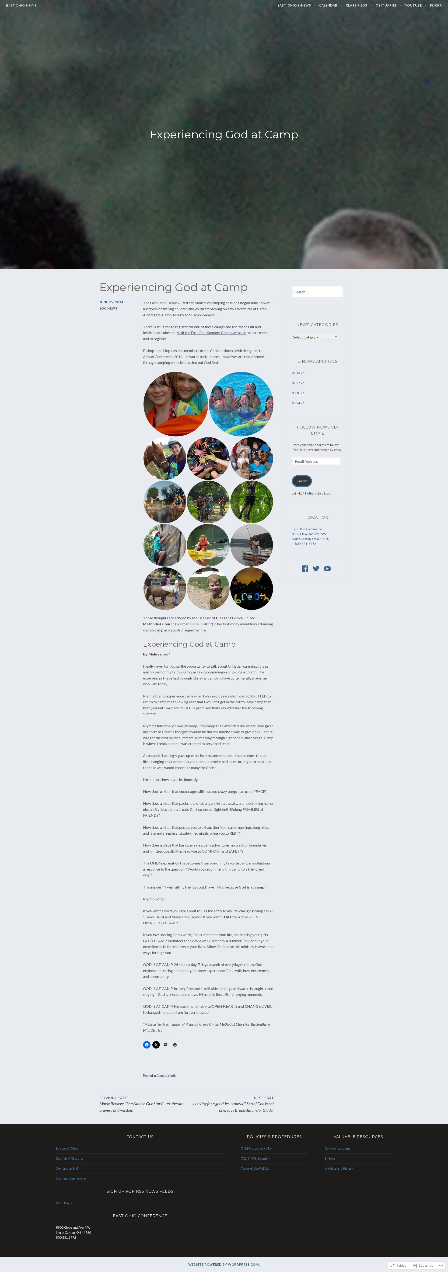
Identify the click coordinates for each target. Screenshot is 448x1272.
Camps (161, 1075)
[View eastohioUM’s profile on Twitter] (317, 568)
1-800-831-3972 (304, 544)
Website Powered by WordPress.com (223, 1264)
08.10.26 (298, 393)
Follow (302, 481)
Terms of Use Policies (255, 1168)
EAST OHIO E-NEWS (294, 5)
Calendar (328, 5)
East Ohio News (21, 5)
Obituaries (386, 5)
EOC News (108, 308)
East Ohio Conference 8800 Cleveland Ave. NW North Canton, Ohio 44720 (310, 534)
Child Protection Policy (256, 1148)
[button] (175, 404)
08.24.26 (298, 403)
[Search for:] (317, 292)
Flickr (436, 5)
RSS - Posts (64, 1203)
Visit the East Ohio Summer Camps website (211, 332)
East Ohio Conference (71, 1179)
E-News (330, 1158)
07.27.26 (298, 383)
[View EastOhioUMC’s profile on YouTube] (328, 568)
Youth (172, 1075)
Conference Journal (338, 1148)
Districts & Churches (70, 1158)
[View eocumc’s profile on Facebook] (305, 568)
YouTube (413, 5)
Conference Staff (67, 1168)
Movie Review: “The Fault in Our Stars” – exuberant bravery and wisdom (141, 1104)
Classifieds (356, 5)
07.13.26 (298, 373)
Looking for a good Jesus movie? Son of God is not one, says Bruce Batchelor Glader (233, 1104)
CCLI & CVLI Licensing (255, 1158)
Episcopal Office (67, 1148)
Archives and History (339, 1168)
